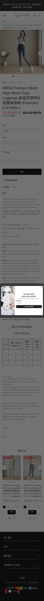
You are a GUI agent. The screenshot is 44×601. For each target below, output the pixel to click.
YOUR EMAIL (18, 300)
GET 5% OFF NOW (29, 306)
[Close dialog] (41, 287)
